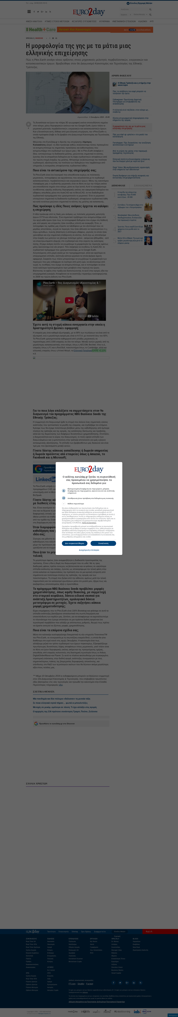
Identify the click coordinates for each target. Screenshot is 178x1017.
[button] (89, 504)
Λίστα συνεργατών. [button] (89, 523)
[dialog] (89, 508)
